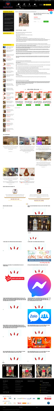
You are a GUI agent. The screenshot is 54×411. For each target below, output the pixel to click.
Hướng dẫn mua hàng (18, 391)
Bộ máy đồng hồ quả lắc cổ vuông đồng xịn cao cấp (41, 14)
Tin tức (42, 0)
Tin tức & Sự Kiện (5, 386)
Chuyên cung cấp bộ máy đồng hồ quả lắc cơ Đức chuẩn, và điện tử (10, 47)
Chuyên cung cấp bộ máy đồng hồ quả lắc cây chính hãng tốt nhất (27, 11)
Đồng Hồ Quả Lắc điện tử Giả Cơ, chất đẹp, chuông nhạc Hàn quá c (9, 98)
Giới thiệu (39, 0)
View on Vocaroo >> (5, 35)
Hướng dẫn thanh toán (18, 389)
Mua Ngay (46, 21)
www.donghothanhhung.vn (22, 85)
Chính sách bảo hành (18, 382)
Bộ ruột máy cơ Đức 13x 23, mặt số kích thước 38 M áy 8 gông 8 (10, 119)
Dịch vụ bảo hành (45, 0)
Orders (21, 407)
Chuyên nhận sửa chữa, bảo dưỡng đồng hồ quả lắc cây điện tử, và (9, 59)
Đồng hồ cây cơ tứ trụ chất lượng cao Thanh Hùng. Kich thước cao (10, 115)
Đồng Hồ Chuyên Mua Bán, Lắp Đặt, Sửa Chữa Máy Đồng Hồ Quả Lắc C (10, 51)
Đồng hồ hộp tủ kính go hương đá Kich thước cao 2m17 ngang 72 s (9, 110)
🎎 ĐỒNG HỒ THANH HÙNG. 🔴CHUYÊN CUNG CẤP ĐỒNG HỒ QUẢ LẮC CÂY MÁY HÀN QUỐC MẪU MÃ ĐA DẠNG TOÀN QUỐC (27, 179)
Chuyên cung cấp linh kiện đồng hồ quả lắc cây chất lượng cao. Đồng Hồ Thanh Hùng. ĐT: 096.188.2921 (43, 163)
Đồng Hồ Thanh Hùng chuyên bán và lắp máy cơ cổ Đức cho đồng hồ (10, 102)
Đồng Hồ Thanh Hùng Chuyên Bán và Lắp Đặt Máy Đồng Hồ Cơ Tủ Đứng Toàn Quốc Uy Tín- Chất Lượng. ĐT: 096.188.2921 (10, 179)
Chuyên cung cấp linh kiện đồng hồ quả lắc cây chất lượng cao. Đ (10, 75)
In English (49, 0)
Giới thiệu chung (5, 384)
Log (4, 407)
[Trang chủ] (8, 4)
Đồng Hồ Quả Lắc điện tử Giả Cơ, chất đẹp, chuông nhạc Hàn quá (9, 93)
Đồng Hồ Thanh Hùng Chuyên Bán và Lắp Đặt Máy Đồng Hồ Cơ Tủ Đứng (10, 84)
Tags (37, 407)
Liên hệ (4, 389)
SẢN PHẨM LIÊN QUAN (33, 89)
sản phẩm (48, 4)
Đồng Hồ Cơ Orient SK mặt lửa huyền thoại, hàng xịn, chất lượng (10, 55)
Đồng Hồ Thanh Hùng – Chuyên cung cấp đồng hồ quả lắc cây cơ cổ (10, 68)
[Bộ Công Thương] (47, 398)
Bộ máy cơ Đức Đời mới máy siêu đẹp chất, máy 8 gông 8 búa (10, 129)
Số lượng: (35, 21)
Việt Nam (21, 107)
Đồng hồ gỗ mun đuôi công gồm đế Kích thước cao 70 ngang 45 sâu (9, 124)
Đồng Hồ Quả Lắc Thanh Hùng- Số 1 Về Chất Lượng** (8, 39)
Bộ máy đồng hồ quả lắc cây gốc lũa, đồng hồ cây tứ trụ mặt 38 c (10, 64)
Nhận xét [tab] (24, 30)
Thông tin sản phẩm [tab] (19, 30)
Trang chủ (36, 0)
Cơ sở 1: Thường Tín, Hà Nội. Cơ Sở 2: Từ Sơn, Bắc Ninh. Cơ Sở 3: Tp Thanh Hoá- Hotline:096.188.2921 (16, 0)
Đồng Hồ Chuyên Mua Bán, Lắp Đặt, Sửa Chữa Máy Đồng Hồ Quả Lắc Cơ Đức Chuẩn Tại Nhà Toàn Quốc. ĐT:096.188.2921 (10, 148)
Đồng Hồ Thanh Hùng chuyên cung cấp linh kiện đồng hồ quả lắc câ (10, 80)
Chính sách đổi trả (17, 384)
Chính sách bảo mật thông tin (19, 386)
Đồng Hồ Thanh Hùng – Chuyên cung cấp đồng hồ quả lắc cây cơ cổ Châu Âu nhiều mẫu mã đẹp (43, 147)
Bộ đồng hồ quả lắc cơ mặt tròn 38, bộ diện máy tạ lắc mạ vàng (10, 106)
